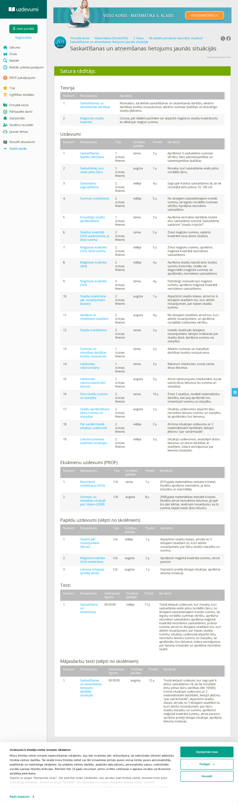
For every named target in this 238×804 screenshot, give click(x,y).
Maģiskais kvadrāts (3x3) (93, 283)
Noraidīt (207, 776)
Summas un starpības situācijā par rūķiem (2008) (92, 500)
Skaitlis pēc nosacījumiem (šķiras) (89, 543)
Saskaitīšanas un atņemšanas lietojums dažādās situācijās (91, 687)
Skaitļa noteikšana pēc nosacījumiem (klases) (93, 300)
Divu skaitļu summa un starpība (93, 396)
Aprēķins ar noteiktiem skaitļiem (94, 317)
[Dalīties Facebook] (228, 38)
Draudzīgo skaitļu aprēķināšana (92, 219)
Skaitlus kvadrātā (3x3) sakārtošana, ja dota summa (94, 236)
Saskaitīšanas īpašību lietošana (92, 155)
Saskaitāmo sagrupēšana (89, 185)
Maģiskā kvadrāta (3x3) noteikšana (92, 560)
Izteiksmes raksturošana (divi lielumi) (92, 382)
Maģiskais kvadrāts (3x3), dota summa (93, 249)
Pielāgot (205, 764)
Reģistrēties (23, 37)
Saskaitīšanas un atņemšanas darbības (95, 105)
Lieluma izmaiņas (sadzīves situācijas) (93, 441)
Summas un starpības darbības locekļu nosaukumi (93, 352)
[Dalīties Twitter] (223, 38)
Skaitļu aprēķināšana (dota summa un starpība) (94, 413)
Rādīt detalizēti (19, 796)
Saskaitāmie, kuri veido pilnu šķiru (92, 170)
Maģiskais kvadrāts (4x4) (93, 264)
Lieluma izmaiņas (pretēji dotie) (92, 571)
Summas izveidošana (94, 198)
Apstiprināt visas (207, 751)
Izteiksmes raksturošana (89, 366)
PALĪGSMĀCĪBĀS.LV (204, 15)
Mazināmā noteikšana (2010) (92, 484)
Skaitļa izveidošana (93, 330)
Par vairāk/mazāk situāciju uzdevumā (93, 426)
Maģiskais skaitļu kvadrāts (92, 120)
